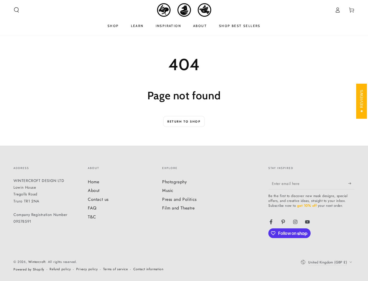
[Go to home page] (184, 10)
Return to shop (184, 121)
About (94, 190)
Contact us (98, 199)
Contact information (148, 269)
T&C (92, 217)
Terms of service (115, 269)
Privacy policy (87, 269)
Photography (174, 182)
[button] (16, 10)
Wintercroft (37, 261)
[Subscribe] (351, 183)
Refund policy (60, 269)
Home (93, 182)
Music (167, 190)
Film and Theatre (178, 208)
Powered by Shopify (28, 269)
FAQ (92, 208)
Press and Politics (179, 199)
